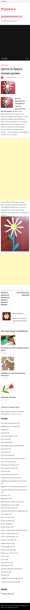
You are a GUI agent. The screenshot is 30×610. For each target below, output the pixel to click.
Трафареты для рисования (10, 578)
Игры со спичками (7, 540)
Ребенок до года (7, 550)
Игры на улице (6, 521)
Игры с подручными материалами (13, 530)
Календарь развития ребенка (11, 446)
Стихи (3, 559)
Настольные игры (7, 462)
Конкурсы (4, 452)
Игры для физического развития (12, 511)
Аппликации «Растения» (8, 397)
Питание (4, 471)
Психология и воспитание (10, 502)
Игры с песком (6, 527)
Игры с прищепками (8, 533)
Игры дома (5, 514)
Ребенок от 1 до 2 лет (8, 553)
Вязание (4, 430)
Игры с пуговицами (8, 537)
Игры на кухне (6, 517)
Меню (5, 58)
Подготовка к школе (8, 474)
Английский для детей (9, 423)
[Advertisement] (15, 41)
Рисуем (3, 575)
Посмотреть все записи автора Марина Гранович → (20, 321)
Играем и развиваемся (21, 605)
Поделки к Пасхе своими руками (12, 486)
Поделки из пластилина (9, 478)
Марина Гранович (11, 77)
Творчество (5, 563)
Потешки (4, 495)
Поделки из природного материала (13, 481)
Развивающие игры (8, 505)
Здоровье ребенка (7, 436)
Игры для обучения (8, 508)
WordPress (11, 607)
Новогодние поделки (8, 465)
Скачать (4, 556)
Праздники (5, 498)
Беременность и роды (9, 426)
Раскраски (4, 572)
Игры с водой (6, 524)
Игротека (4, 439)
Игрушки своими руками (10, 569)
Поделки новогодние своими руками (14, 490)
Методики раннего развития (11, 458)
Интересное (5, 442)
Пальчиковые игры (8, 468)
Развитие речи (6, 543)
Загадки (4, 433)
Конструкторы (6, 455)
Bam (16, 607)
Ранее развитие (6, 547)
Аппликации (4, 65)
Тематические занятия (9, 582)
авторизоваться (16, 414)
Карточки (4, 449)
